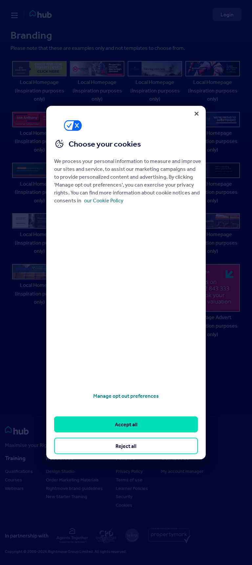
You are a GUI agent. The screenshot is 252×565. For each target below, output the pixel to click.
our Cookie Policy (103, 200)
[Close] (196, 113)
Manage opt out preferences (126, 396)
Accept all (126, 424)
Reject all (126, 445)
